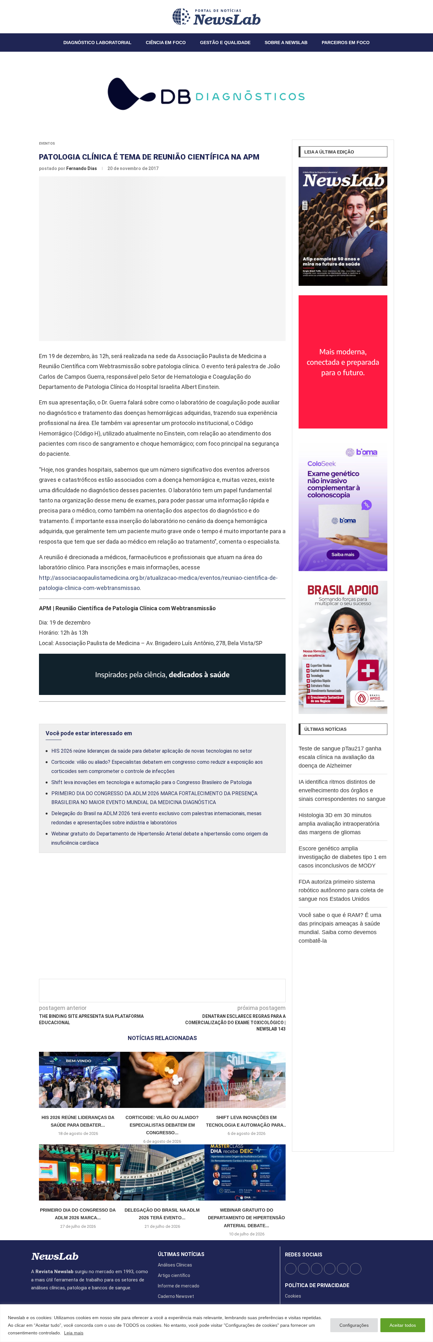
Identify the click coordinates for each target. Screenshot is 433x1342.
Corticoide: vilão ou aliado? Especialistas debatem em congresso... (162, 1125)
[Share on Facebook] (156, 990)
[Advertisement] (162, 922)
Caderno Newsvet (176, 1296)
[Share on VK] (198, 990)
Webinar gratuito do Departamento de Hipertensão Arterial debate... (246, 1218)
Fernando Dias (82, 168)
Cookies (293, 1296)
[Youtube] (46, 16)
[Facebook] (31, 16)
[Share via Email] (219, 990)
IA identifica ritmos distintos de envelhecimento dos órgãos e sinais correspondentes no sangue (342, 790)
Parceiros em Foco (346, 42)
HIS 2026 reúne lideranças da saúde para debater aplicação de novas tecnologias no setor (151, 751)
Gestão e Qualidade (225, 42)
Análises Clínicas (175, 1265)
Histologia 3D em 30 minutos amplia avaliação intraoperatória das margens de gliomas (339, 823)
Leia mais (73, 1332)
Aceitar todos (403, 1325)
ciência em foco (166, 42)
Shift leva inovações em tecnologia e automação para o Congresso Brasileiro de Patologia (151, 782)
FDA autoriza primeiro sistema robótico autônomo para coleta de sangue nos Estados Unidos (341, 890)
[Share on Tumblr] (188, 990)
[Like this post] (144, 990)
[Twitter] (35, 16)
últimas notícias (181, 1254)
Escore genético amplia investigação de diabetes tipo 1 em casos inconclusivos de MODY (342, 857)
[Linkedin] (42, 16)
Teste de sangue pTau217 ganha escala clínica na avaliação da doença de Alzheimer (340, 757)
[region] (216, 1323)
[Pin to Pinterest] (177, 990)
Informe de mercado (178, 1286)
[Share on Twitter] (167, 990)
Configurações (354, 1325)
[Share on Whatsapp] (209, 990)
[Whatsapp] (50, 16)
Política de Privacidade (317, 1285)
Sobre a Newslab (286, 42)
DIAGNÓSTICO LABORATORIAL (97, 42)
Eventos (47, 143)
